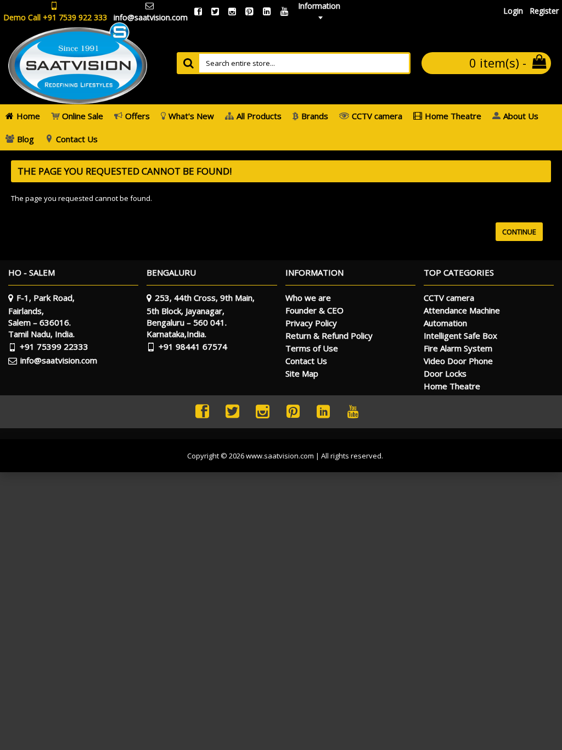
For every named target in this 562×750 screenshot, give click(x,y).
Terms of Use (311, 348)
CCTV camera (449, 297)
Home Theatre (452, 385)
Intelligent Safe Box (460, 335)
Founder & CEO (314, 310)
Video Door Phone (458, 360)
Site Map (301, 373)
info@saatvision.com (58, 360)
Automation (445, 322)
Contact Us (306, 360)
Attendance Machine (462, 310)
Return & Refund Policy (329, 335)
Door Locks (445, 373)
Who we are (308, 297)
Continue (519, 232)
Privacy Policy (311, 322)
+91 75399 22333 (54, 346)
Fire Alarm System (458, 348)
